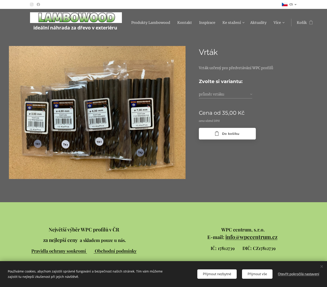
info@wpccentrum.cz (251, 236)
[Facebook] (38, 4)
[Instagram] (31, 4)
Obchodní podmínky (116, 251)
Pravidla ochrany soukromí (59, 251)
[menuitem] (152, 22)
